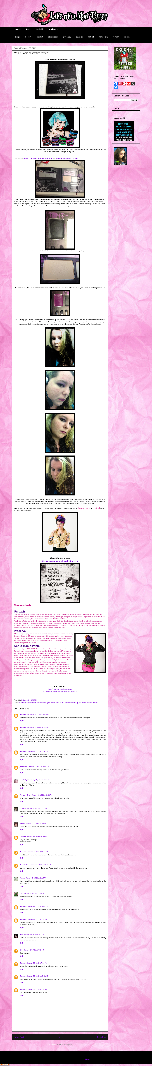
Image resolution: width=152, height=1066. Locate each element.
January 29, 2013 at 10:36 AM (37, 751)
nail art (91, 37)
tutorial (127, 37)
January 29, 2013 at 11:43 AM (40, 865)
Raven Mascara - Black (67, 158)
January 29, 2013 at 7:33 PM (37, 963)
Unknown (23, 714)
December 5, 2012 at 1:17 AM (37, 727)
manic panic (55, 703)
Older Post (101, 1037)
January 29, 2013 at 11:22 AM (37, 808)
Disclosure (53, 29)
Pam (21, 893)
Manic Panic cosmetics (68, 703)
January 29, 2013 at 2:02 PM (34, 935)
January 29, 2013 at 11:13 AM (42, 795)
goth (48, 703)
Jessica (22, 823)
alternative (22, 703)
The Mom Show (25, 795)
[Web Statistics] (5, 1065)
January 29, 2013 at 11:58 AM (36, 878)
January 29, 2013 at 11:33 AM (37, 836)
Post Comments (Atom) (65, 1045)
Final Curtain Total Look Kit (38, 158)
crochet (39, 37)
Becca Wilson (25, 865)
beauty (28, 37)
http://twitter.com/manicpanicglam (60, 689)
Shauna (22, 878)
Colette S (23, 836)
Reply (22, 721)
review (116, 37)
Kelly (21, 950)
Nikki (21, 935)
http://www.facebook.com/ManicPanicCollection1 (60, 691)
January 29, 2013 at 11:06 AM (38, 767)
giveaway (67, 37)
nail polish (103, 37)
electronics (53, 37)
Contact (18, 29)
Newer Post (19, 1037)
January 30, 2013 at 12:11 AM (37, 976)
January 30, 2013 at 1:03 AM (37, 989)
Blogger (87, 1059)
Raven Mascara (87, 703)
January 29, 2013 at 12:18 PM (34, 893)
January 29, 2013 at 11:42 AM (37, 852)
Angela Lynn (24, 780)
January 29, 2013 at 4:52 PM (34, 950)
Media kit (40, 29)
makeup (79, 37)
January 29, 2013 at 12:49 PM (37, 906)
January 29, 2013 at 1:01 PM (37, 919)
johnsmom (24, 767)
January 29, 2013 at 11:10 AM (40, 780)
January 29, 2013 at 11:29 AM (36, 823)
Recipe (17, 37)
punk (79, 703)
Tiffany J (23, 808)
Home (28, 29)
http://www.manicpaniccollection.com (60, 561)
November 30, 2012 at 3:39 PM (38, 714)
